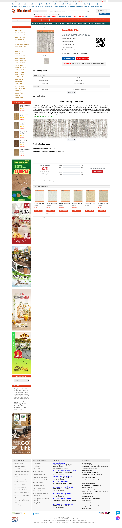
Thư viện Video (67, 1)
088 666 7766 (61, 502)
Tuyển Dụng (18, 504)
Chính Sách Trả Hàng (20, 487)
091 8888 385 (87, 481)
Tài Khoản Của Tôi (39, 485)
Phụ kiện (101, 20)
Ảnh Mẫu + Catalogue (58, 1)
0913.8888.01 (61, 16)
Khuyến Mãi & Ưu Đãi (39, 474)
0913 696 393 (61, 474)
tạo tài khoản (30, 1)
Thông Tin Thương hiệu (40, 477)
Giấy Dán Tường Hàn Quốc (22, 44)
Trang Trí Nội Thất (88, 23)
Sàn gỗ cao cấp (71, 23)
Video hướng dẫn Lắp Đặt (21, 490)
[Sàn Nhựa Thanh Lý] (21, 202)
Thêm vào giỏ (70, 58)
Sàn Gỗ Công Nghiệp (20, 60)
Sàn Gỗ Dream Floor (56, 20)
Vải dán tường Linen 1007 (104, 203)
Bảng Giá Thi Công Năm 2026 (22, 492)
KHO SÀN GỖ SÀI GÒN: (59, 463)
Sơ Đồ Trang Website (39, 488)
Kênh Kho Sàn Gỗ (19, 463)
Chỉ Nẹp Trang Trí (20, 32)
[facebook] (99, 513)
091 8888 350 (87, 500)
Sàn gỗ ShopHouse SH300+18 (25, 132)
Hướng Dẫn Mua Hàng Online (22, 471)
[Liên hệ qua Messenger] (118, 518)
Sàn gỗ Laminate (48, 23)
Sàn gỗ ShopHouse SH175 (25, 114)
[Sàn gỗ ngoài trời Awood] (21, 374)
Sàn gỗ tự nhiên (60, 23)
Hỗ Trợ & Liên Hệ (38, 482)
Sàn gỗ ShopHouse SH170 (25, 106)
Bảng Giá (80, 1)
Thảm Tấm (17, 95)
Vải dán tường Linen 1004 (79, 203)
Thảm (79, 23)
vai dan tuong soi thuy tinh (48, 217)
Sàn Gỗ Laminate (19, 69)
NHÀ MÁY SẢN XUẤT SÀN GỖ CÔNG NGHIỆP (64, 470)
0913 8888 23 (61, 496)
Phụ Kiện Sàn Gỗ (19, 93)
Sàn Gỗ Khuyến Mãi (20, 42)
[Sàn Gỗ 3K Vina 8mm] (21, 245)
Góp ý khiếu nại (104, 14)
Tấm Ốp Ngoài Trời (20, 39)
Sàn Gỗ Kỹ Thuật (19, 74)
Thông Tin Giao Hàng (20, 479)
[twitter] (105, 513)
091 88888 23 (60, 466)
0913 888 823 (61, 507)
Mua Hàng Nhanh (84, 58)
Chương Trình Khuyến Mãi (41, 480)
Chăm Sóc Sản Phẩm (39, 491)
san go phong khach (23, 398)
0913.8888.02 (70, 16)
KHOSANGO (67, 517)
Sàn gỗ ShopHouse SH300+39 (25, 150)
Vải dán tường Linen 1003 (66, 203)
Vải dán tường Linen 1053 (44, 27)
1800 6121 (48, 16)
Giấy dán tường (100, 23)
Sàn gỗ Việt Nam (37, 23)
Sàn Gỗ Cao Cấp (19, 83)
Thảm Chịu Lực (19, 97)
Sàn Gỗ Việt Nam (19, 49)
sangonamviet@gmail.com (89, 522)
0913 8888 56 (97, 466)
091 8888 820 (61, 485)
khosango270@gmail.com (62, 468)
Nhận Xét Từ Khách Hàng (80, 53)
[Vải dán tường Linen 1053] (46, 64)
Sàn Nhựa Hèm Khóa (20, 56)
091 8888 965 (61, 479)
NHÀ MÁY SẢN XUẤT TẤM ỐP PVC (62, 493)
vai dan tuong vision (59, 217)
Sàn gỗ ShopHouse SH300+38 (25, 141)
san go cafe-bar (18, 394)
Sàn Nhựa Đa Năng (20, 58)
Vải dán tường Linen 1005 (92, 203)
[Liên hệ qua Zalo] (118, 512)
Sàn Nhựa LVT (18, 53)
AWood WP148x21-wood (21, 406)
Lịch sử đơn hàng (38, 471)
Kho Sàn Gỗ (54, 518)
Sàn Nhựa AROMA (19, 51)
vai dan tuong (39, 217)
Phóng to (45, 55)
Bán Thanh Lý (18, 30)
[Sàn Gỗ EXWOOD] (21, 288)
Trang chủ (35, 27)
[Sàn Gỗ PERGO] (21, 455)
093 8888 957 (89, 487)
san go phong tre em (18, 409)
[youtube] (102, 513)
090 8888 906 (89, 493)
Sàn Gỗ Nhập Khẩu (20, 37)
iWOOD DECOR (18, 81)
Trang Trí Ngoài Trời (91, 20)
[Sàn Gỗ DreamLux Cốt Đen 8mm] (21, 331)
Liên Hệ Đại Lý (37, 463)
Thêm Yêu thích (39, 213)
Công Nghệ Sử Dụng (20, 466)
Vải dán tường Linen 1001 (41, 203)
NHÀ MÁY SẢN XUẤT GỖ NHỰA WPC (62, 498)
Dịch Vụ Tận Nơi (38, 469)
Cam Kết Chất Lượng (20, 469)
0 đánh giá (69, 53)
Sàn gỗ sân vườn (18, 389)
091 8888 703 (104, 466)
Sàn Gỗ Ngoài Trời (77, 20)
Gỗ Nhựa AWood (19, 65)
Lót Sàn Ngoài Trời (20, 35)
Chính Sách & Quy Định (20, 484)
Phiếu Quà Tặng (38, 466)
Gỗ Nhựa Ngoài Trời (20, 67)
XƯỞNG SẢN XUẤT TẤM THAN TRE (62, 476)
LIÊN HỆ (86, 16)
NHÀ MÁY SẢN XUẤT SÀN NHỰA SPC (62, 504)
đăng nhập (22, 1)
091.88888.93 (98, 474)
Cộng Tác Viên (38, 503)
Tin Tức (74, 1)
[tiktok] (108, 513)
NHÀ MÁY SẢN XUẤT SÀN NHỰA (61, 481)
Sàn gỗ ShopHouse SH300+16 (25, 123)
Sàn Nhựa (67, 20)
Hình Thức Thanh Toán (21, 481)
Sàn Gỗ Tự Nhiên (19, 72)
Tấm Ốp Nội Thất (19, 79)
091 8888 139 (61, 490)
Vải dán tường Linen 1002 (53, 203)
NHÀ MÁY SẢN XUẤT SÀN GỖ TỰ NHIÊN (63, 487)
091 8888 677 (87, 508)
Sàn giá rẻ (45, 20)
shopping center (23, 392)
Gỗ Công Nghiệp (19, 76)
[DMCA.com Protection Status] (17, 513)
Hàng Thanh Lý (36, 20)
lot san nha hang (23, 395)
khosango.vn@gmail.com (91, 468)
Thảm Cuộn (18, 90)
